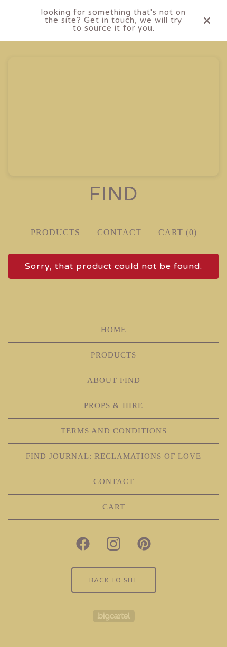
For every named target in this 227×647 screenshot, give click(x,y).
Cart (113, 507)
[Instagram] (113, 544)
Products (55, 232)
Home (113, 329)
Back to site (113, 580)
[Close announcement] (207, 20)
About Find (113, 380)
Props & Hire (113, 405)
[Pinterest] (144, 544)
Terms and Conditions (114, 431)
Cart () (177, 232)
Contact (119, 232)
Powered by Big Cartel (114, 616)
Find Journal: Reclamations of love (113, 456)
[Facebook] (83, 544)
